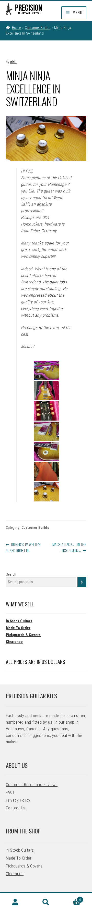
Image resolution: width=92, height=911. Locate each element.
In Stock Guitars (19, 621)
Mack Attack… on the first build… (69, 547)
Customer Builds (38, 28)
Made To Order (18, 628)
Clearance (14, 642)
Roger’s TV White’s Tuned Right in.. (23, 547)
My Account (15, 902)
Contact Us (16, 808)
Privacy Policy (18, 800)
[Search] (81, 582)
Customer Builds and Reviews (32, 784)
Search (11, 574)
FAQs (10, 792)
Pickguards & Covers (23, 635)
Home (16, 28)
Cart (71, 898)
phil (13, 62)
